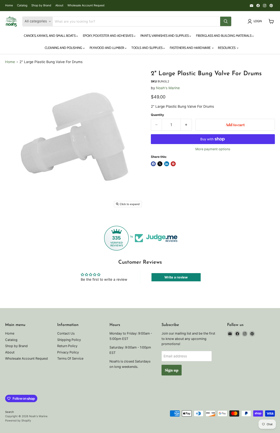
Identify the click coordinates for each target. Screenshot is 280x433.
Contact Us (66, 333)
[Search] (225, 21)
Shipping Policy (69, 340)
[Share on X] (159, 163)
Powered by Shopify (18, 420)
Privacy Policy (68, 352)
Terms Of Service (70, 358)
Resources (227, 48)
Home (9, 5)
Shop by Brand (41, 5)
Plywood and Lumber (107, 48)
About (59, 5)
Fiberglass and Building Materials (224, 36)
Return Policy (67, 346)
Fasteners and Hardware (190, 48)
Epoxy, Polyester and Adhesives (108, 36)
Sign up (171, 370)
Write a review (176, 277)
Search (9, 411)
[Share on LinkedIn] (166, 163)
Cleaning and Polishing (64, 48)
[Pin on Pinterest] (173, 163)
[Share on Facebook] (153, 163)
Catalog (22, 5)
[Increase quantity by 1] (186, 125)
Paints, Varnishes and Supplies (164, 36)
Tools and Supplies (147, 48)
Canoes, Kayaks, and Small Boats (50, 36)
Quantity (157, 115)
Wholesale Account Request (86, 5)
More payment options (212, 149)
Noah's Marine (168, 88)
